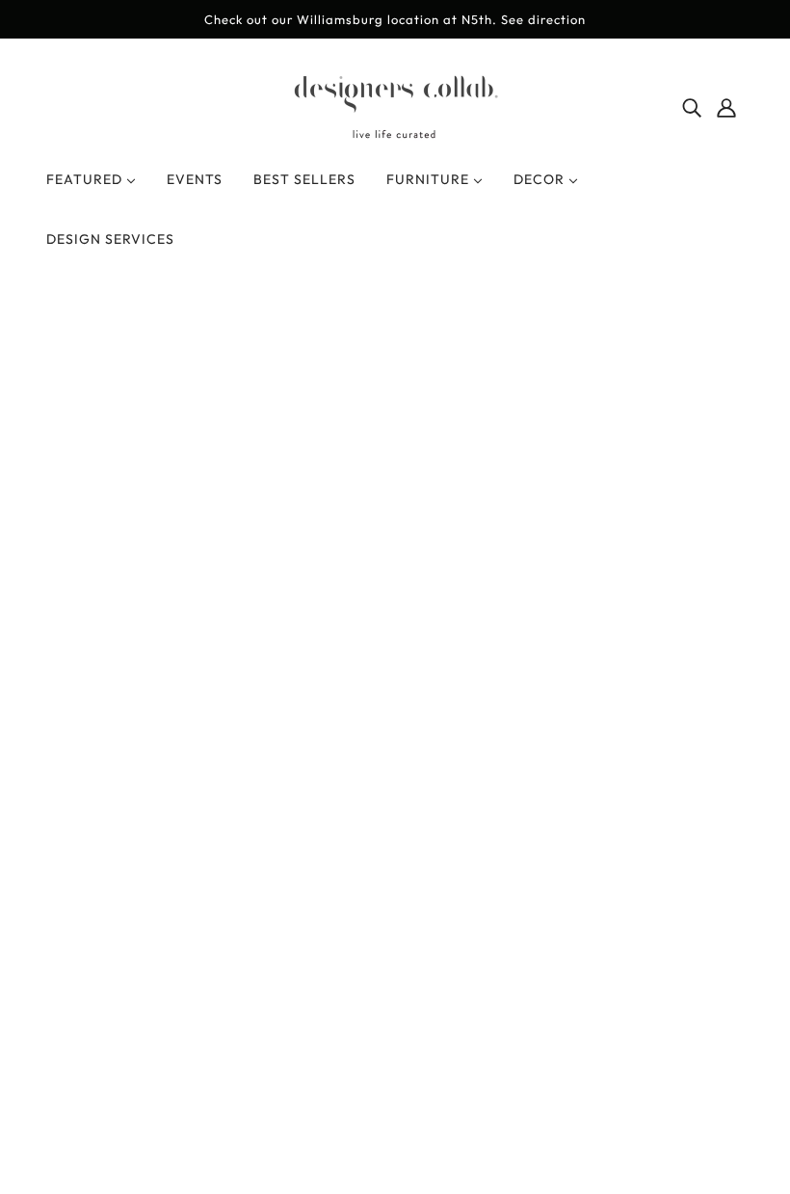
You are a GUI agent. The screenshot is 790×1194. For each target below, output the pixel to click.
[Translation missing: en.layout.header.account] (726, 105)
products (555, 545)
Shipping (357, 800)
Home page (342, 545)
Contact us (364, 824)
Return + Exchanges (395, 777)
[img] (691, 105)
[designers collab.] (395, 135)
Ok (702, 903)
